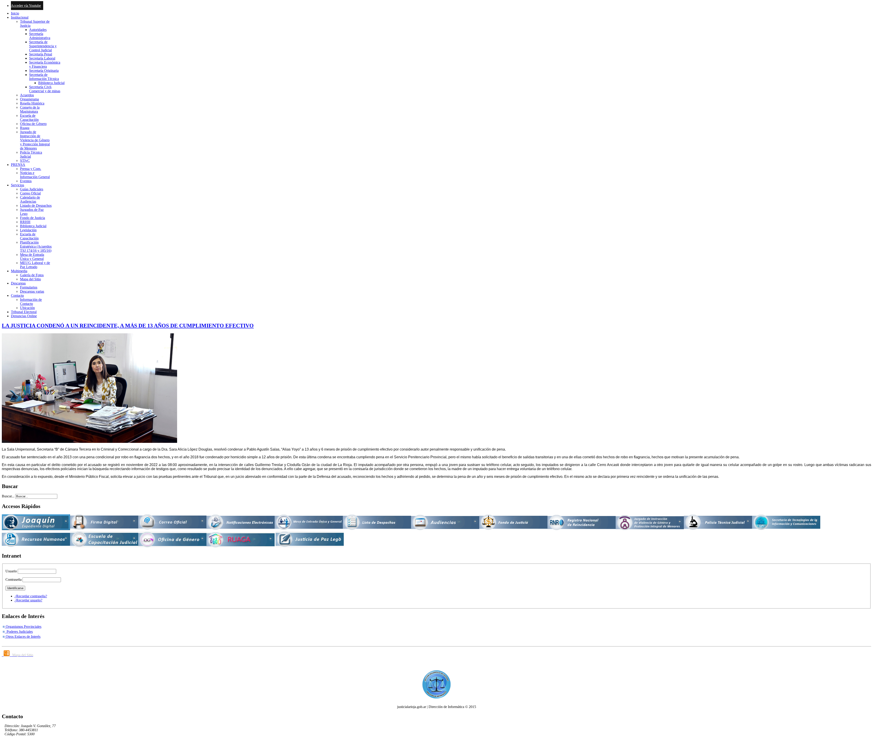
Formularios (28, 287)
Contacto (17, 295)
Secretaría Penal (40, 54)
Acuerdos (27, 95)
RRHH (25, 222)
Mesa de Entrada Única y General (32, 257)
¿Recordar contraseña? (31, 596)
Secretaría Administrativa (39, 36)
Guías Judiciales (31, 189)
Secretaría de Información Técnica (44, 77)
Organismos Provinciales (23, 626)
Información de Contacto (31, 302)
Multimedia (19, 271)
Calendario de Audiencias (30, 199)
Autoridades (38, 30)
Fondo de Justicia (32, 218)
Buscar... (8, 496)
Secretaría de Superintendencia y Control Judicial (43, 46)
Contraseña (13, 579)
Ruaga (24, 128)
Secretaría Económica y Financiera (44, 64)
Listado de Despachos (36, 205)
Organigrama (29, 99)
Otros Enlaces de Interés (22, 636)
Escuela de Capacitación (29, 118)
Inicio (15, 13)
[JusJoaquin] (36, 529)
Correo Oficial (30, 193)
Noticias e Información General (35, 175)
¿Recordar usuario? (28, 600)
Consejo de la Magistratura (30, 109)
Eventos (26, 181)
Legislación (28, 230)
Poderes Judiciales (19, 631)
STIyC (25, 160)
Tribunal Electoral (24, 312)
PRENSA (18, 165)
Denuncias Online (24, 316)
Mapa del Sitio (30, 279)
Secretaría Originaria (44, 70)
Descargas (18, 283)
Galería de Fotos (32, 275)
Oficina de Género (33, 124)
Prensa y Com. (30, 169)
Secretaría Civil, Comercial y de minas (44, 89)
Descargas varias (32, 291)
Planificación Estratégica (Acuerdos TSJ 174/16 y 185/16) (36, 246)
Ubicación (27, 308)
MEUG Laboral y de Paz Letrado (35, 265)
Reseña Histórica (32, 103)
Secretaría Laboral (42, 58)
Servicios (17, 185)
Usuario (11, 571)
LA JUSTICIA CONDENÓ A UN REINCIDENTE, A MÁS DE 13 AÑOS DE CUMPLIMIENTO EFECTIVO (128, 326)
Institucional (19, 17)
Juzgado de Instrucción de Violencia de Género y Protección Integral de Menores (35, 140)
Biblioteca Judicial (51, 83)
